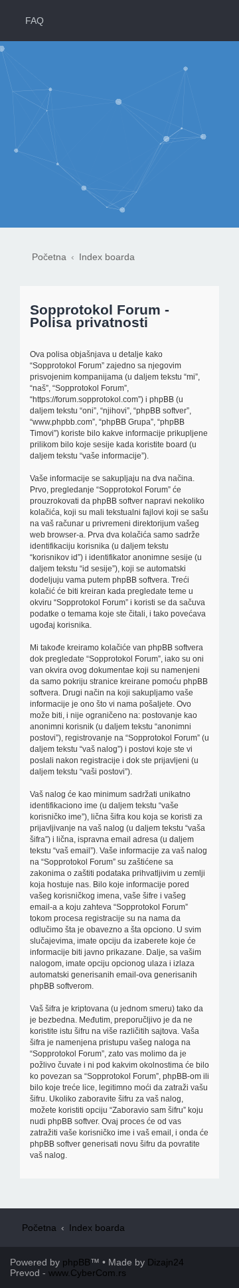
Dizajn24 (165, 1262)
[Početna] (120, 107)
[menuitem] (28, 20)
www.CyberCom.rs (87, 1272)
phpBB (76, 1262)
